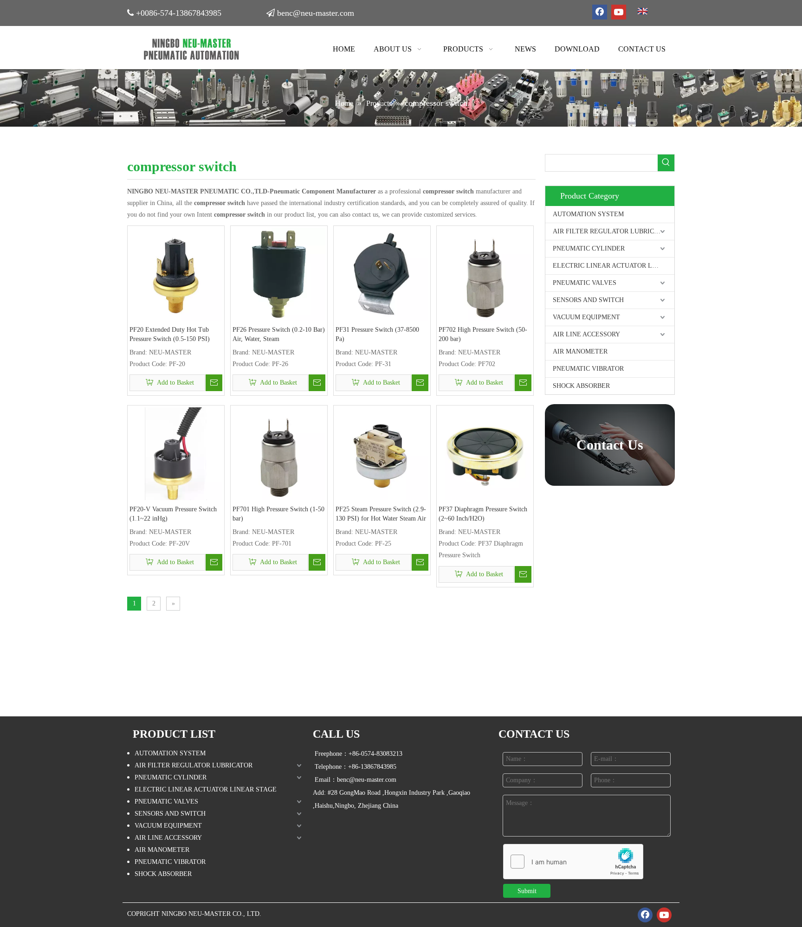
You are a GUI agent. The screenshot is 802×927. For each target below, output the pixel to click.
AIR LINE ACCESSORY (586, 334)
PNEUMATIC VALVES (584, 282)
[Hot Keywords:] (666, 162)
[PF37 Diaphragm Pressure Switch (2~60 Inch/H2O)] (485, 453)
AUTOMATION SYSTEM (588, 214)
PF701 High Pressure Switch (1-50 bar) (278, 514)
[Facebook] (599, 12)
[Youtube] (618, 12)
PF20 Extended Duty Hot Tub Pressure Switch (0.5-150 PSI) (169, 334)
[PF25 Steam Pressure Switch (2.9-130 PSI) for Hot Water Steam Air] (382, 453)
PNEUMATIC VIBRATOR (588, 368)
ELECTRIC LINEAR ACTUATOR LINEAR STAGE (613, 265)
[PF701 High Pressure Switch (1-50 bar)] (279, 453)
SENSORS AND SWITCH (588, 299)
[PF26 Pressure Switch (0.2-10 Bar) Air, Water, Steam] (279, 273)
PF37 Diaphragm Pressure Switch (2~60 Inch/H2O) (483, 514)
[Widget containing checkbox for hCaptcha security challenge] (573, 862)
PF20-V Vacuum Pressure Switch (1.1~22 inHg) (173, 514)
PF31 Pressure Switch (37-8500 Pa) (377, 334)
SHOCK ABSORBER (581, 385)
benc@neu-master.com (315, 13)
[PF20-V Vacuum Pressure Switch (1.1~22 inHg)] (175, 453)
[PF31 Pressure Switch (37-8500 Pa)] (382, 273)
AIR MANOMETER (580, 351)
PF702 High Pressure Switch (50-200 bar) (483, 334)
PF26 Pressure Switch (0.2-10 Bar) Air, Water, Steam (279, 334)
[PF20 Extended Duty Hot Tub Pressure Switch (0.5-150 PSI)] (175, 273)
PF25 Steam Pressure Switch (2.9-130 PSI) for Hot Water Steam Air (381, 514)
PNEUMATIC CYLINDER (589, 248)
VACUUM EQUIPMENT (586, 317)
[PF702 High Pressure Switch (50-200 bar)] (485, 273)
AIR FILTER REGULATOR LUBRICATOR (612, 231)
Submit (527, 891)
